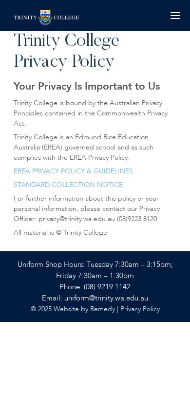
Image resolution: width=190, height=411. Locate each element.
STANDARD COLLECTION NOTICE (68, 184)
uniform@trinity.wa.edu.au (106, 298)
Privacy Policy (140, 309)
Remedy (102, 309)
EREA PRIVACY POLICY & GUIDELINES (73, 171)
